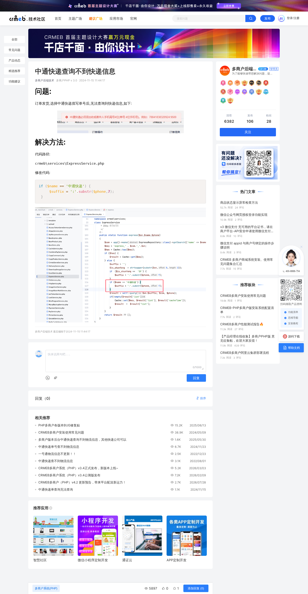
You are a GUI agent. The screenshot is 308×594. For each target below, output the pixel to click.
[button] (201, 398)
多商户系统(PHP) (46, 588)
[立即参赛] (229, 5)
